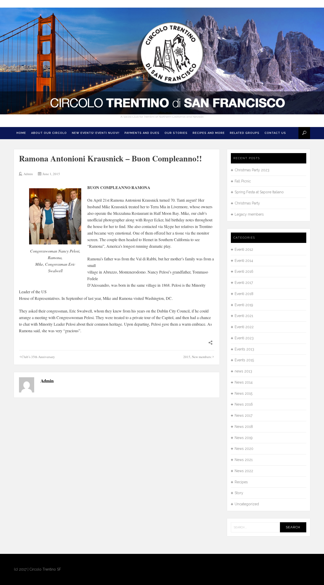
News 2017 (243, 415)
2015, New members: (197, 356)
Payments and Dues (142, 133)
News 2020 (244, 449)
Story (239, 493)
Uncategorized (247, 504)
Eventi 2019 (244, 305)
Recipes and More (209, 133)
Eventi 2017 (244, 283)
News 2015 (243, 393)
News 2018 (244, 427)
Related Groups (244, 133)
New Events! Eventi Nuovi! (95, 133)
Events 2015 (244, 360)
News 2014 (244, 382)
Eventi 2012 (244, 249)
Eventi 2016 (244, 271)
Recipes (241, 482)
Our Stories (176, 133)
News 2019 (244, 438)
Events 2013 (244, 349)
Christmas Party (247, 203)
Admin (28, 174)
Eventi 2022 (244, 327)
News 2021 (244, 460)
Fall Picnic (243, 181)
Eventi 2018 (244, 294)
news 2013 (243, 371)
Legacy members (249, 214)
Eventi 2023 (244, 338)
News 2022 (244, 471)
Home (21, 133)
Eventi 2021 (244, 316)
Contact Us (275, 133)
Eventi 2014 (244, 261)
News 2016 (244, 404)
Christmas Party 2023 (252, 170)
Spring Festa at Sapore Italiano (259, 192)
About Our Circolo (49, 133)
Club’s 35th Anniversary (38, 356)
